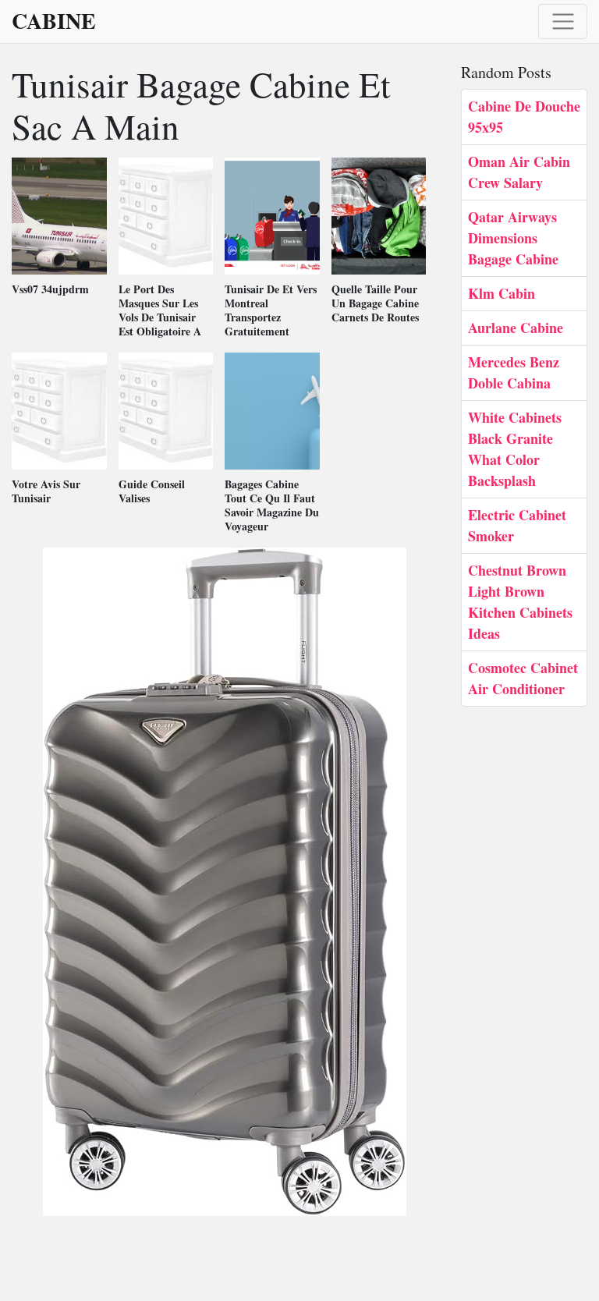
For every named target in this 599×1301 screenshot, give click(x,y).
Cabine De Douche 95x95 (524, 116)
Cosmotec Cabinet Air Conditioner (523, 678)
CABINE (54, 21)
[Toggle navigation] (562, 21)
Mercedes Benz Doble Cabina (513, 372)
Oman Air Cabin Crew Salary (519, 172)
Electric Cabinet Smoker (517, 525)
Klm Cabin (501, 293)
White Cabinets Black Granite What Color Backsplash (515, 449)
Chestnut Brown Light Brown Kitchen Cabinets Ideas (520, 601)
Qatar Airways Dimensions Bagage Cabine (513, 238)
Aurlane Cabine (515, 327)
